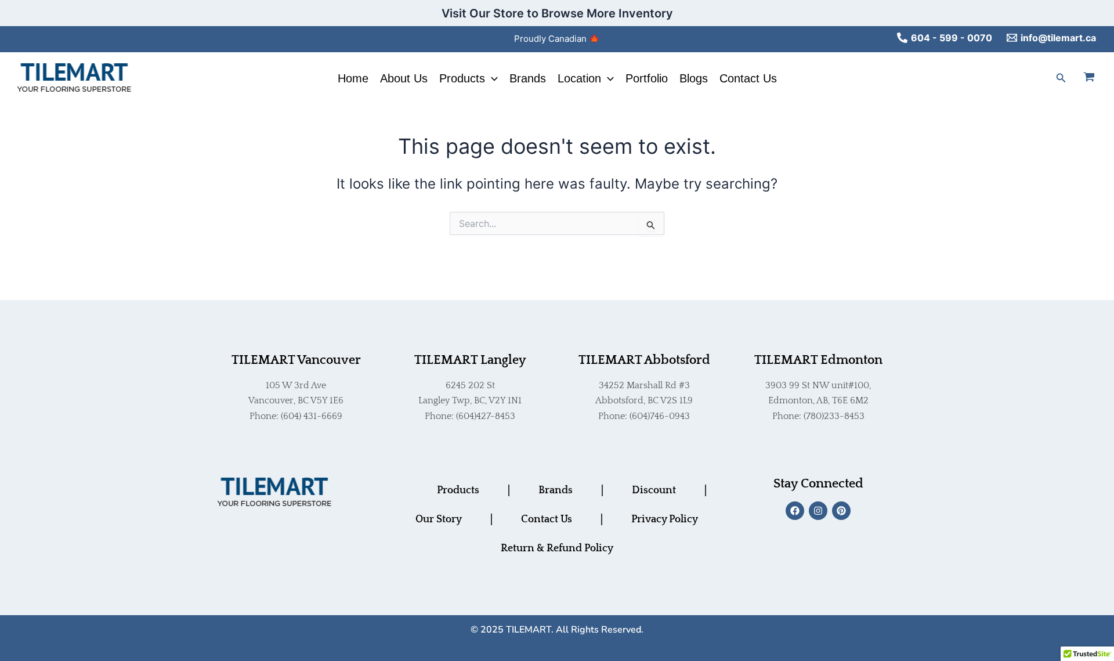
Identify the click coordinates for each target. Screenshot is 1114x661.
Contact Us (748, 78)
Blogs (693, 78)
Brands (527, 78)
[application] (491, 78)
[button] (1061, 78)
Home (353, 78)
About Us (404, 78)
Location (579, 78)
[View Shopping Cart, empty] (1096, 78)
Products (462, 78)
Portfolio (646, 78)
